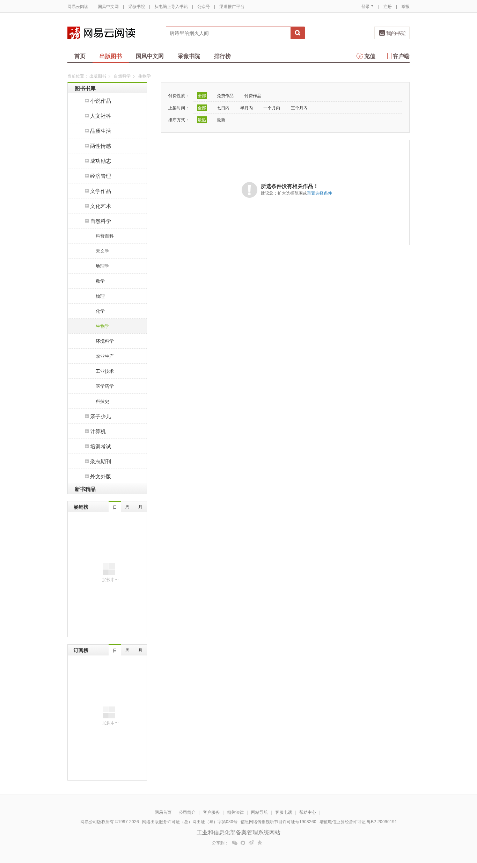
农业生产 (105, 356)
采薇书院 (136, 6)
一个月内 (271, 107)
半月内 (246, 107)
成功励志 (100, 160)
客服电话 (283, 812)
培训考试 (100, 446)
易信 (243, 843)
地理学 (102, 265)
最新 (221, 119)
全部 (202, 95)
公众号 (203, 6)
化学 (100, 310)
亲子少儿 (100, 416)
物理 (100, 295)
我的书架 (396, 32)
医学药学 (105, 386)
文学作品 (100, 190)
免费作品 (225, 95)
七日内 (223, 107)
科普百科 (105, 235)
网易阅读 (101, 33)
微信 (234, 843)
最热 (202, 119)
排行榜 (222, 56)
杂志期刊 (100, 461)
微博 (251, 843)
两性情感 (100, 145)
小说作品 (100, 100)
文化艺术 (100, 205)
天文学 (102, 250)
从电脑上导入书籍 (171, 6)
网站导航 (259, 812)
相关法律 (235, 812)
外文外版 (100, 476)
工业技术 (105, 371)
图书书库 (85, 88)
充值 (369, 56)
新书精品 (85, 489)
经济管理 (100, 175)
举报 (405, 6)
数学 (100, 280)
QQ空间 (260, 843)
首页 (80, 56)
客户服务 (211, 812)
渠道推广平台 (231, 6)
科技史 (102, 401)
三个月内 (299, 107)
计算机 (98, 431)
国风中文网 (108, 6)
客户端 (401, 56)
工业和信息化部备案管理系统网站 (238, 832)
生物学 (102, 325)
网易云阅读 (77, 6)
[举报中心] (429, 822)
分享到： (220, 843)
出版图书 (111, 56)
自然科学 (122, 76)
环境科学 (105, 341)
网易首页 (163, 812)
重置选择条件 (319, 193)
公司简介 (187, 812)
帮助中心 (307, 812)
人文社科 (100, 115)
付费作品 (252, 95)
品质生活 (100, 130)
